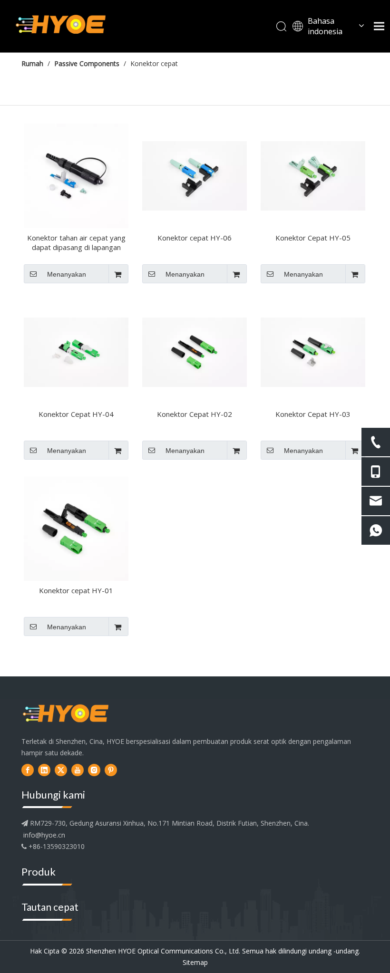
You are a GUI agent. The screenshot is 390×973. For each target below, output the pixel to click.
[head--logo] (65, 714)
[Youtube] (77, 769)
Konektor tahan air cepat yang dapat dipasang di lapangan (76, 242)
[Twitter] (61, 769)
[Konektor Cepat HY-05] (313, 175)
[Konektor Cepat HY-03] (313, 351)
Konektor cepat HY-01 (76, 590)
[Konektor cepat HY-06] (194, 175)
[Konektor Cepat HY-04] (76, 351)
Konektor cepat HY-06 (194, 237)
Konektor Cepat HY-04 (76, 414)
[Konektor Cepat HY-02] (194, 351)
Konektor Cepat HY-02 (194, 414)
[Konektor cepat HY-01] (76, 527)
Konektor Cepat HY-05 (313, 237)
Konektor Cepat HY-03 (313, 414)
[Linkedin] (44, 769)
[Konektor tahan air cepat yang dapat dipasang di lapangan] (76, 175)
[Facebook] (27, 769)
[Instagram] (94, 769)
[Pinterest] (111, 769)
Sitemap (195, 962)
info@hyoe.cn (44, 834)
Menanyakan (66, 274)
